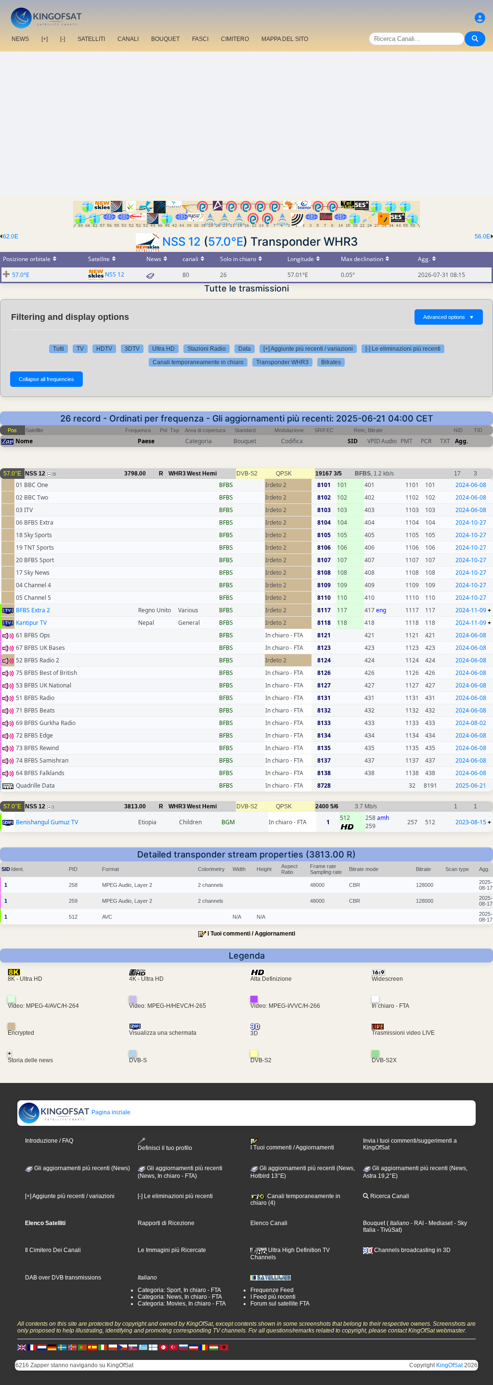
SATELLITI (91, 39)
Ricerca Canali (389, 1196)
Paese (146, 441)
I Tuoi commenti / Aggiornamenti (251, 933)
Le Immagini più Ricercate (172, 1250)
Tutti (58, 348)
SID (353, 441)
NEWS (20, 39)
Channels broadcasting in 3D (412, 1250)
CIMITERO (235, 39)
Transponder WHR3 (282, 362)
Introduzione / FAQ (49, 1140)
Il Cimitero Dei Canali (53, 1250)
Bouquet (374, 1223)
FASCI (200, 39)
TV (80, 348)
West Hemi (202, 473)
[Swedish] (62, 1347)
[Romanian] (203, 1347)
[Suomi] (153, 1347)
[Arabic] (163, 1347)
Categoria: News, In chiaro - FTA (180, 1296)
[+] (44, 39)
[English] (21, 1347)
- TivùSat (388, 1230)
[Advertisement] (246, 123)
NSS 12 (181, 242)
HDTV (104, 348)
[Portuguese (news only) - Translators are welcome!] (82, 1347)
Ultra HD (163, 348)
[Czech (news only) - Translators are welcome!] (122, 1347)
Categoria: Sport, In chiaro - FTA (179, 1290)
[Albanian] (224, 1347)
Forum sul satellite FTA (280, 1303)
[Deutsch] (52, 1347)
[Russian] (183, 1347)
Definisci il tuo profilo (165, 1148)
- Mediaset (438, 1223)
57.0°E (225, 242)
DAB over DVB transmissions (63, 1277)
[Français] (31, 1347)
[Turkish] (173, 1347)
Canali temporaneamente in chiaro (198, 362)
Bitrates (331, 362)
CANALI (128, 39)
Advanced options (448, 317)
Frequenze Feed (272, 1290)
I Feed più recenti (273, 1296)
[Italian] (102, 1347)
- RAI (416, 1223)
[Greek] (143, 1347)
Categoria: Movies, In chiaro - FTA (182, 1303)
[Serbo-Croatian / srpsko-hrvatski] (193, 1347)
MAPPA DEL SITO (284, 39)
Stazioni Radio (206, 348)
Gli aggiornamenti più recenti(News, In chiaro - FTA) (180, 1172)
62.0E (10, 236)
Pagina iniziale (110, 1112)
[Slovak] (133, 1347)
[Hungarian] (213, 1347)
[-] (62, 39)
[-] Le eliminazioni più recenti (403, 348)
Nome (24, 441)
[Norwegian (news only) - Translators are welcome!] (72, 1347)
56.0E (482, 236)
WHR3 (177, 473)
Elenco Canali (268, 1223)
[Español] (92, 1347)
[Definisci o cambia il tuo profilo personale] (480, 18)
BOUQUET (165, 39)
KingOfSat (449, 1365)
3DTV (132, 348)
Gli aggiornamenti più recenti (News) (81, 1168)
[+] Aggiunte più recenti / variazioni (308, 348)
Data (244, 348)
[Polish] (112, 1347)
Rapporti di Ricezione (166, 1223)
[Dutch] (42, 1347)
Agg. (461, 441)
